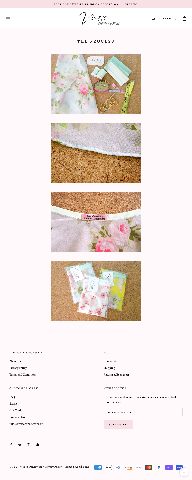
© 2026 (14, 466)
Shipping (109, 368)
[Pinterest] (37, 444)
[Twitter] (19, 444)
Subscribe (118, 424)
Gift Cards (15, 410)
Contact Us (110, 361)
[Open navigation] (8, 18)
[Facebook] (10, 444)
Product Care (17, 417)
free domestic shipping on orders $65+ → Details (96, 4)
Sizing (13, 403)
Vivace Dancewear (31, 466)
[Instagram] (28, 444)
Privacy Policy (18, 368)
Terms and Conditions (23, 374)
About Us (15, 361)
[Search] (153, 18)
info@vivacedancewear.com (26, 424)
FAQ (12, 397)
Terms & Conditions (76, 466)
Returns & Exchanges (116, 374)
